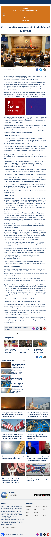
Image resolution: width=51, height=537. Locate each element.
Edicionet (45, 507)
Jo (4, 15)
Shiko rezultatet (25, 20)
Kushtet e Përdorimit (10, 527)
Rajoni (12, 333)
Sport (35, 509)
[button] (2, 534)
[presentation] (22, 361)
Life (43, 512)
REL (16, 323)
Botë (27, 515)
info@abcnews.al (13, 494)
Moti (44, 509)
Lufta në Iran (37, 507)
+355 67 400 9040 (13, 496)
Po (4, 13)
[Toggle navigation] (48, 2)
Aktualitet (28, 507)
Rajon (27, 512)
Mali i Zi (17, 333)
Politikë (28, 509)
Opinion (44, 515)
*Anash (6, 333)
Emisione (36, 515)
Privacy (3, 527)
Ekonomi (36, 512)
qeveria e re (24, 333)
